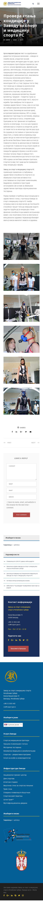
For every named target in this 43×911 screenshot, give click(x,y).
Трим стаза (8, 789)
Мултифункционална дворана (15, 803)
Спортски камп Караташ (13, 796)
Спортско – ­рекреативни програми (17, 755)
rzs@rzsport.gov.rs (10, 707)
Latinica (17, 545)
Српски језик (13, 725)
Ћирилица (8, 545)
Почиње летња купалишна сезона (18, 581)
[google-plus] (12, 640)
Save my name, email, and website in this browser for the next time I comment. (21, 505)
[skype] (20, 640)
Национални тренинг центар (15, 775)
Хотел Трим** (9, 800)
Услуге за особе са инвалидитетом (17, 758)
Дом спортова (9, 779)
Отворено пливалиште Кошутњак (17, 793)
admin (8, 40)
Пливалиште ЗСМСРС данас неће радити (20, 561)
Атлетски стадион (11, 782)
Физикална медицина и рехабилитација (19, 751)
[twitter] (23, 640)
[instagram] (27, 640)
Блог (15, 40)
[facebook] (8, 640)
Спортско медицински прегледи (16, 741)
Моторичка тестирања (12, 748)
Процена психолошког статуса (16, 744)
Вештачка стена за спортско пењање (18, 786)
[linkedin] (16, 640)
